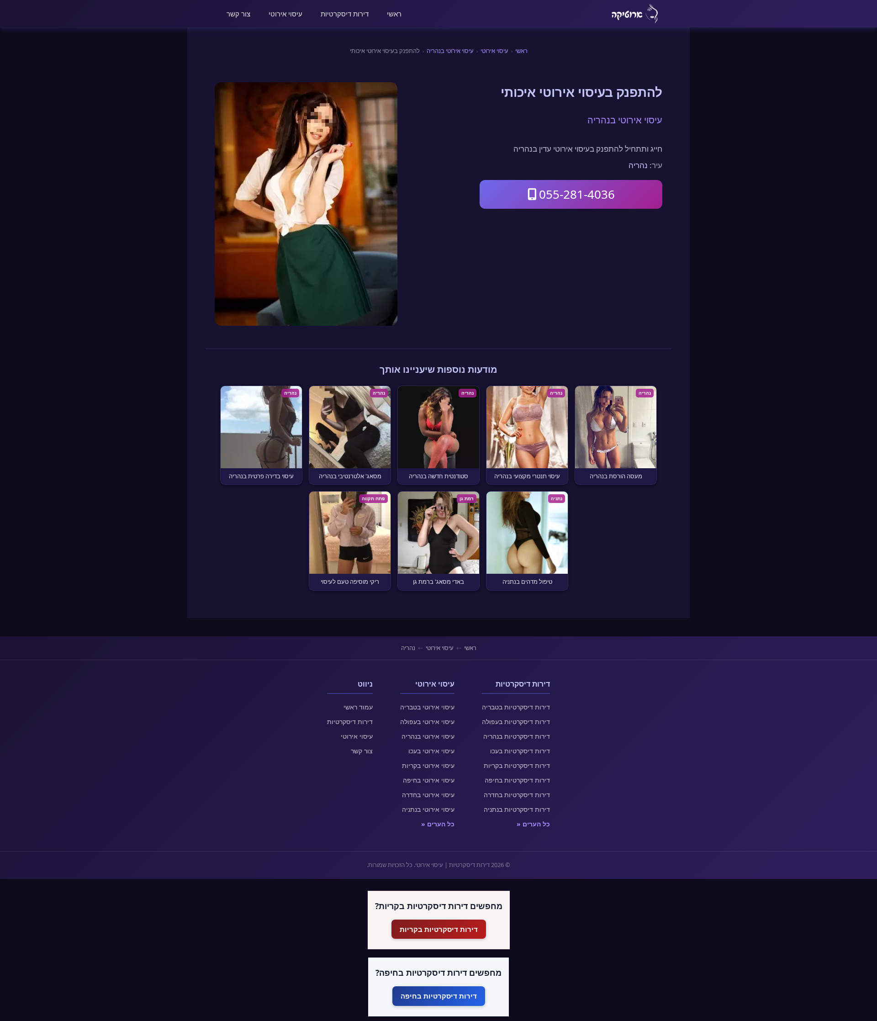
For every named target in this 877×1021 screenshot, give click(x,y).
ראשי (394, 13)
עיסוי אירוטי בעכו (431, 750)
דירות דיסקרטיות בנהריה (516, 736)
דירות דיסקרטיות (345, 13)
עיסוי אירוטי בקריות (428, 765)
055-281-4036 (577, 194)
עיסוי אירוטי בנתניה (428, 809)
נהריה (638, 165)
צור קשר (238, 13)
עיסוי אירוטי (285, 13)
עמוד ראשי (358, 707)
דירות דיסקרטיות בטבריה (516, 707)
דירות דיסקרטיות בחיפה (517, 780)
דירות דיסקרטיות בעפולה (516, 721)
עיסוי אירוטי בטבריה (427, 707)
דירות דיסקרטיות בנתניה (517, 809)
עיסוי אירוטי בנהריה (450, 51)
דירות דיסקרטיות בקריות (517, 765)
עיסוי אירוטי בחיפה (428, 780)
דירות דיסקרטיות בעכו (520, 750)
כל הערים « (533, 824)
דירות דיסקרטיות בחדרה (517, 794)
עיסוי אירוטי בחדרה (428, 794)
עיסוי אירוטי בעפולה (427, 721)
